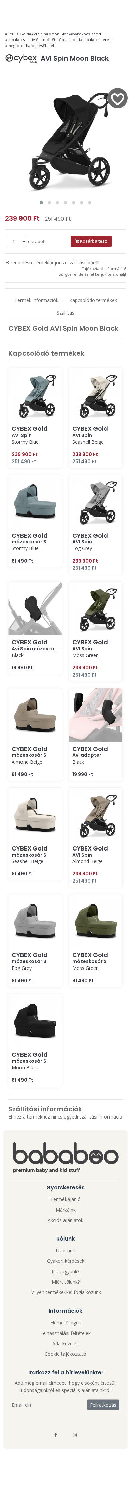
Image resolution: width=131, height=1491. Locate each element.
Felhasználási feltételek (65, 1333)
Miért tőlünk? (66, 1282)
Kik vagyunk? (65, 1271)
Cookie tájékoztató (65, 1354)
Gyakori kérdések (65, 1261)
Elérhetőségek (65, 1322)
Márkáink (66, 1209)
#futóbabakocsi (66, 39)
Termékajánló (65, 1199)
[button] (41, 202)
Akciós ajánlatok (65, 1220)
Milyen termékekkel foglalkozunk (65, 1292)
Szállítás (65, 312)
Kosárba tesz (93, 241)
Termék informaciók (36, 300)
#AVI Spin (37, 33)
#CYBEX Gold (17, 33)
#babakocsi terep (96, 39)
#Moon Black (58, 33)
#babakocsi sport (85, 33)
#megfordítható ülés (24, 45)
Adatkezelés (65, 1343)
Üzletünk (65, 1250)
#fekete (50, 45)
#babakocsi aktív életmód (28, 39)
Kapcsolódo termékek (93, 300)
